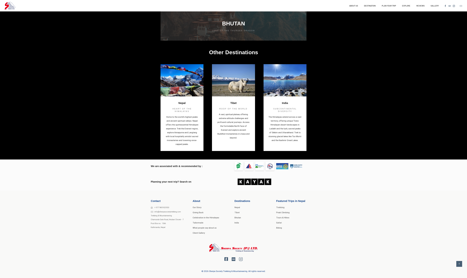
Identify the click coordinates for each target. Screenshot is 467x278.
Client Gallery (199, 233)
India (236, 222)
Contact (156, 201)
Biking (279, 228)
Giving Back (198, 212)
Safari (279, 222)
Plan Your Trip (389, 5)
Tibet (237, 212)
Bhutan (237, 217)
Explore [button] (406, 5)
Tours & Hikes (282, 217)
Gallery (435, 5)
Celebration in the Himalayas (206, 217)
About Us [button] (353, 5)
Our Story (197, 207)
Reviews (420, 5)
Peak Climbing (283, 212)
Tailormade (198, 222)
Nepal (237, 207)
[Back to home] (10, 6)
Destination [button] (370, 5)
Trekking (280, 207)
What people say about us (205, 228)
